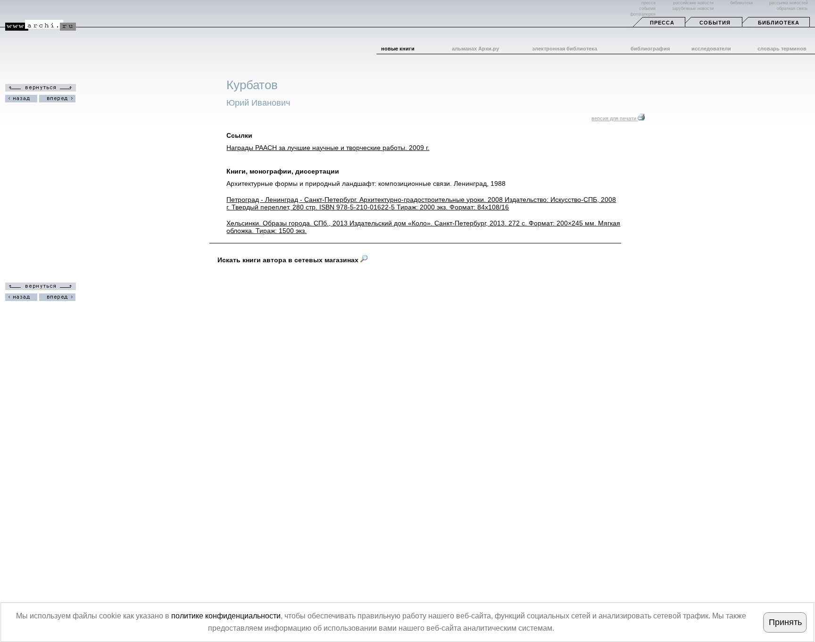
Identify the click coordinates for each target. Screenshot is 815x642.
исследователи (711, 48)
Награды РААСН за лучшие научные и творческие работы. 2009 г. (327, 147)
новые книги (398, 48)
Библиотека (778, 22)
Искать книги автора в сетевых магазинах (288, 260)
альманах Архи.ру (475, 48)
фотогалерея (643, 14)
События (715, 22)
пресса (648, 2)
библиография (650, 48)
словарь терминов (782, 48)
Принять (785, 622)
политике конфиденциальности (226, 616)
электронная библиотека (564, 48)
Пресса (662, 22)
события (647, 8)
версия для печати (614, 118)
